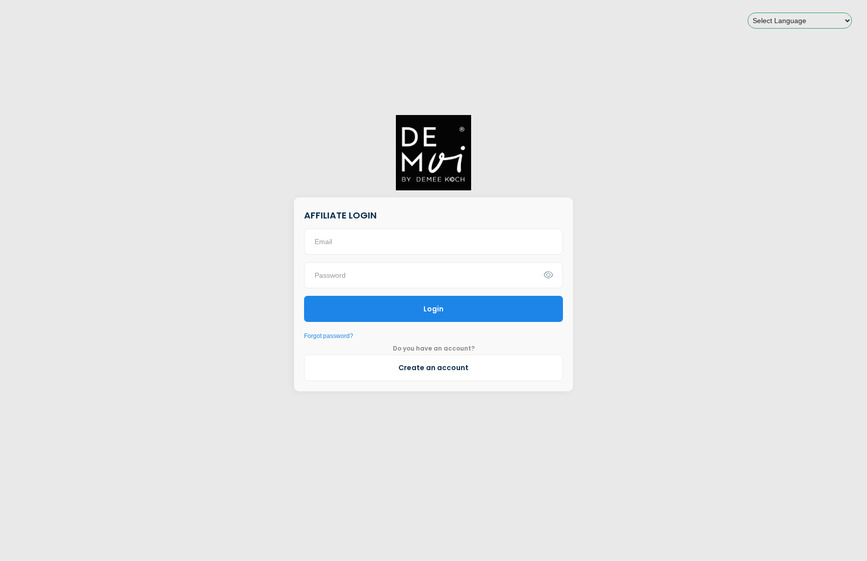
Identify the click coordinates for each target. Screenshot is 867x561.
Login (433, 309)
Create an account (433, 368)
